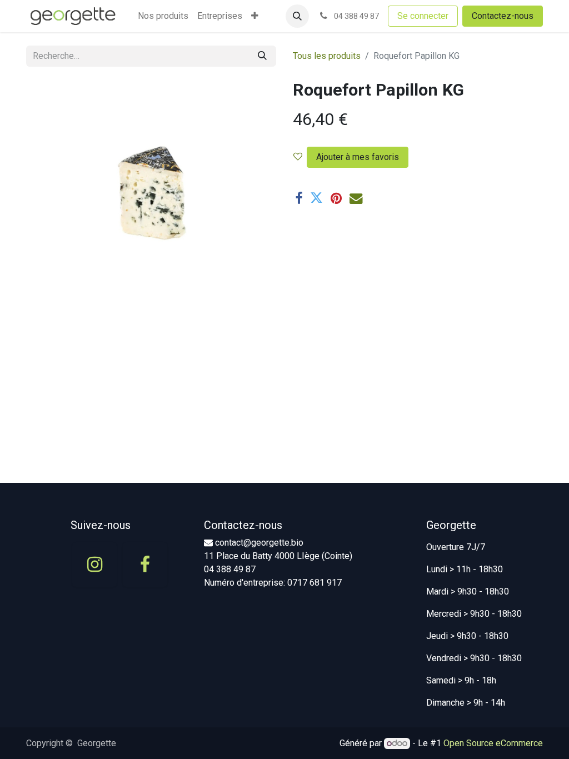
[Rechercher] (262, 56)
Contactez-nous (502, 16)
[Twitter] (316, 198)
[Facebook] (298, 198)
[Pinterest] (336, 198)
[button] (297, 16)
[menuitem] (163, 16)
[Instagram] (94, 564)
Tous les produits (327, 56)
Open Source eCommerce (493, 743)
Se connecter (422, 16)
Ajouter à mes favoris (357, 157)
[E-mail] (356, 198)
